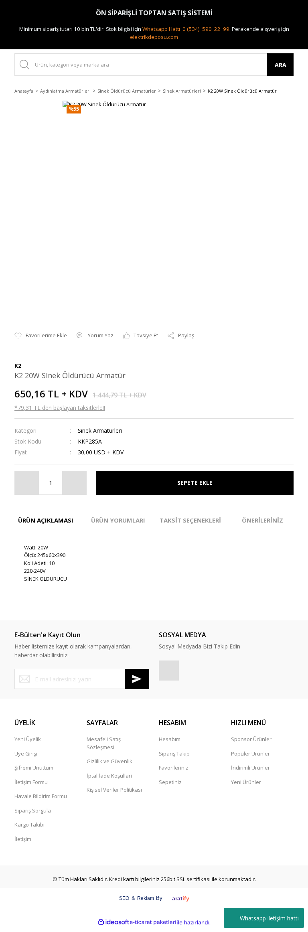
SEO (124, 898)
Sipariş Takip (174, 753)
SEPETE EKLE (195, 482)
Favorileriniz (173, 767)
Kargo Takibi (29, 824)
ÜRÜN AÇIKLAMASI (45, 520)
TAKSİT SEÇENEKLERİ (190, 520)
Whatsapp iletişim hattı (269, 918)
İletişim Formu (31, 782)
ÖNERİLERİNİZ (262, 520)
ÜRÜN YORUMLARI (118, 520)
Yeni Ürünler (246, 782)
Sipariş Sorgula (32, 810)
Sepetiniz (170, 782)
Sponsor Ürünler (251, 739)
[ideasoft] (113, 922)
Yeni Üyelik (27, 739)
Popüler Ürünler (250, 753)
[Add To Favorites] (40, 336)
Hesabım (169, 739)
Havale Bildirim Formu (40, 796)
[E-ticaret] (153, 922)
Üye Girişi (25, 753)
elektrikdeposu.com (154, 37)
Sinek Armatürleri (100, 430)
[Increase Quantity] (74, 482)
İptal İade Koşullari (109, 775)
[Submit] (137, 679)
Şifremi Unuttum (33, 767)
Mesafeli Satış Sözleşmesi (104, 743)
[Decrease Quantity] (27, 482)
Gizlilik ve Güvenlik (109, 761)
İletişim (22, 839)
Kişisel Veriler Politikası (114, 789)
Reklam (145, 898)
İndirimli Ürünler (250, 767)
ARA (280, 65)
